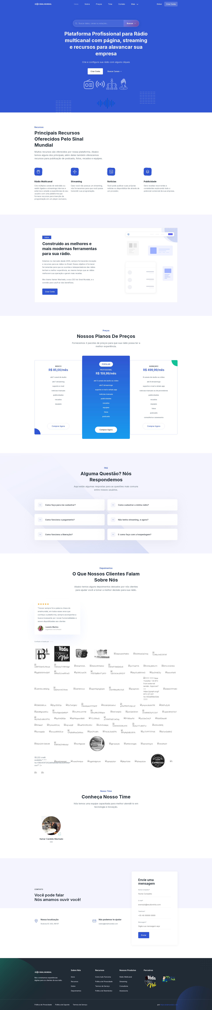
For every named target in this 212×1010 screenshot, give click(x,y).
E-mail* (140, 900)
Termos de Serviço (102, 986)
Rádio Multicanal (125, 977)
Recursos (74, 981)
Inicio (76, 4)
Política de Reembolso (103, 991)
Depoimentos (76, 991)
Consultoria (123, 986)
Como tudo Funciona (103, 977)
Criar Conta (171, 4)
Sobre (87, 4)
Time (110, 4)
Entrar (159, 4)
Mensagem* (142, 922)
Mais (133, 4)
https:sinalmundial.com (169, 1005)
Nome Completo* (144, 890)
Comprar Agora (58, 426)
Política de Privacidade (104, 981)
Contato (121, 4)
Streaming (123, 981)
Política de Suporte (62, 1005)
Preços (99, 4)
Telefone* (141, 911)
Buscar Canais (114, 71)
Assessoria (123, 991)
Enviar (143, 935)
